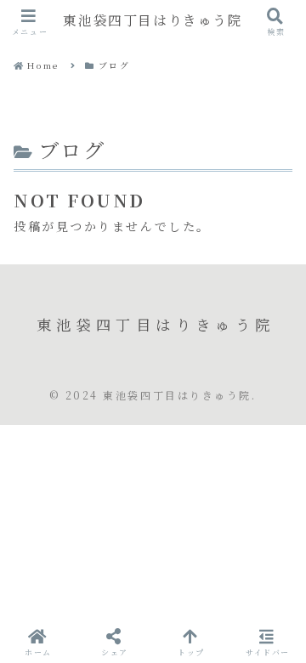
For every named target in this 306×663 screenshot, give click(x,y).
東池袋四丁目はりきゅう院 (152, 21)
